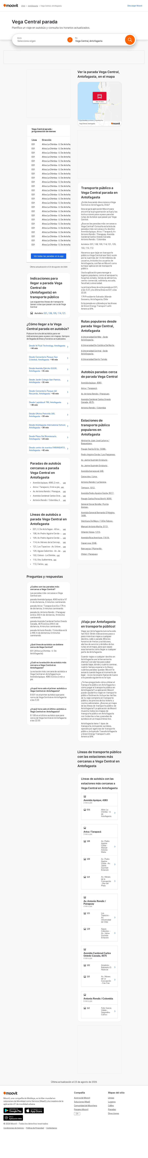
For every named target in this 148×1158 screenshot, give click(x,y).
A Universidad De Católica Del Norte (97, 345)
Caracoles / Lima (89, 476)
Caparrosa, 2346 (89, 543)
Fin (76, 38)
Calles (111, 1105)
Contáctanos (51, 1128)
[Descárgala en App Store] (34, 1110)
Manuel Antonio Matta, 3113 (94, 526)
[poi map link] (99, 104)
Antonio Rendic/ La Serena (93, 482)
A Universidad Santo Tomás (94, 359)
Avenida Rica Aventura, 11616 (95, 537)
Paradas (112, 1109)
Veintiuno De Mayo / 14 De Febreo (96, 521)
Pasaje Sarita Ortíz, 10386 (93, 449)
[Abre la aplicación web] (13, 1118)
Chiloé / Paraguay (89, 554)
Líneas (111, 1098)
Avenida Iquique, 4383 (91, 383)
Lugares (112, 1102)
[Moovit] (10, 6)
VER (64, 483)
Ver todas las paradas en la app (48, 256)
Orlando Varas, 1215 (90, 532)
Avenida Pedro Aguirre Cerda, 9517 (97, 493)
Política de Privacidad (35, 1128)
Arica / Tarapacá (89, 388)
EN (77, 1114)
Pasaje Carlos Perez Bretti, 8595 (96, 499)
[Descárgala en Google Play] (13, 1110)
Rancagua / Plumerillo (91, 548)
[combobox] (41, 41)
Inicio (19, 38)
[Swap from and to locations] (70, 39)
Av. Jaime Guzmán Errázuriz (94, 460)
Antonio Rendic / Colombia (93, 408)
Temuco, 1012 (88, 487)
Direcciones (113, 1113)
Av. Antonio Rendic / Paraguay (95, 394)
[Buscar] (130, 40)
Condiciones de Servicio (13, 1128)
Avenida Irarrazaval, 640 (92, 471)
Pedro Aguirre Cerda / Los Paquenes (98, 454)
